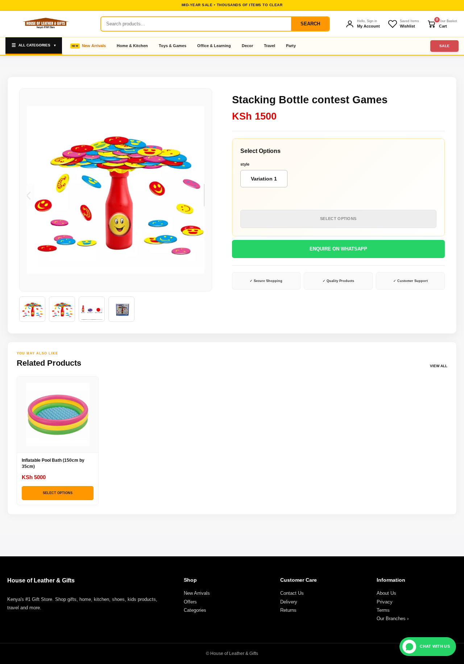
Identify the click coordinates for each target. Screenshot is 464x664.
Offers (190, 602)
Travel (269, 45)
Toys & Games (172, 45)
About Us (386, 593)
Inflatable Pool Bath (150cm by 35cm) (53, 463)
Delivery (288, 602)
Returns (288, 610)
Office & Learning (214, 45)
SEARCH (310, 23)
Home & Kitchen (132, 45)
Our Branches (393, 618)
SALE (444, 46)
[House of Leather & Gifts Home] (45, 24)
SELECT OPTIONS (338, 218)
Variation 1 (264, 179)
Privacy (385, 602)
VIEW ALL (438, 366)
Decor (247, 45)
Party (291, 45)
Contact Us (292, 593)
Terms (383, 610)
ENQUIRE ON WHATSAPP (338, 249)
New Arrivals (94, 45)
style (244, 164)
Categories (195, 610)
